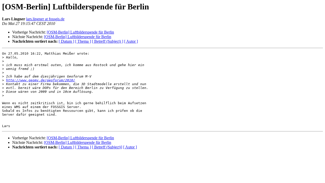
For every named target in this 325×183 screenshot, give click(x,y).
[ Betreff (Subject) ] (107, 41)
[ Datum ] (66, 41)
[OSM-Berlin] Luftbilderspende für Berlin (80, 32)
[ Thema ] (83, 41)
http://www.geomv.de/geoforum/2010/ (40, 80)
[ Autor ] (131, 41)
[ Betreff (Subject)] (107, 147)
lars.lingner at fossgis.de (45, 19)
